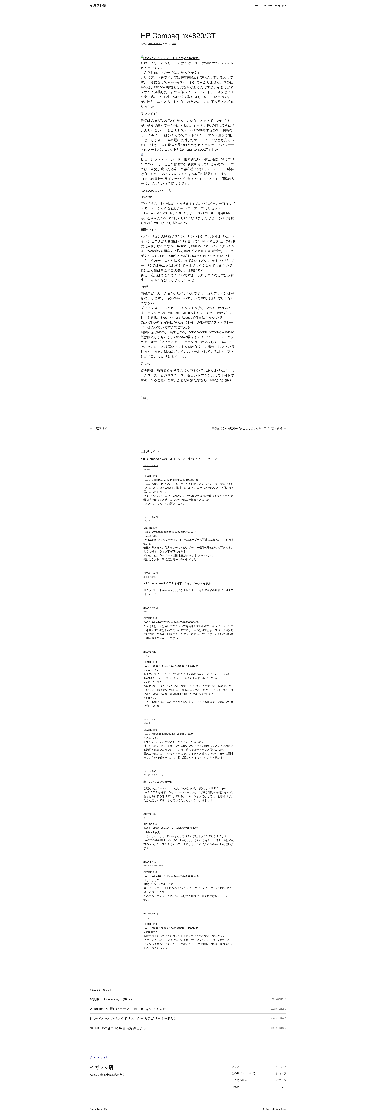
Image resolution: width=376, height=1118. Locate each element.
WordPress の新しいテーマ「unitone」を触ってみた (128, 1009)
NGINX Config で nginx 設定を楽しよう (118, 1028)
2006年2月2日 (150, 651)
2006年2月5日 (150, 861)
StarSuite (166, 322)
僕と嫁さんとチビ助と (153, 774)
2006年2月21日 (150, 913)
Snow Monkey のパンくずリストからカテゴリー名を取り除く (135, 1018)
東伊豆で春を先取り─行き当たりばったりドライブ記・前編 (247, 428)
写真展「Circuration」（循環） (112, 999)
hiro (145, 611)
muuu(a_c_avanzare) (153, 865)
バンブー (147, 521)
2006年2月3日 (150, 719)
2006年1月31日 (150, 465)
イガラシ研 (98, 5)
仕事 (174, 43)
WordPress (281, 1109)
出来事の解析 (149, 576)
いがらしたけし (155, 43)
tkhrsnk (146, 723)
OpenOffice (149, 322)
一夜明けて (100, 428)
